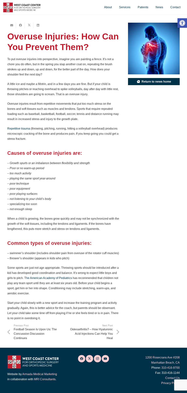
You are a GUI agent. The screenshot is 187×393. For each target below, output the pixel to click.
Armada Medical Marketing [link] (39, 374)
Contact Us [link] (172, 377)
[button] (114, 7)
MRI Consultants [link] (45, 379)
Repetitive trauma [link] (18, 128)
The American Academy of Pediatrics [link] (48, 278)
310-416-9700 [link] (170, 367)
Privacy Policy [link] (170, 383)
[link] (182, 23)
